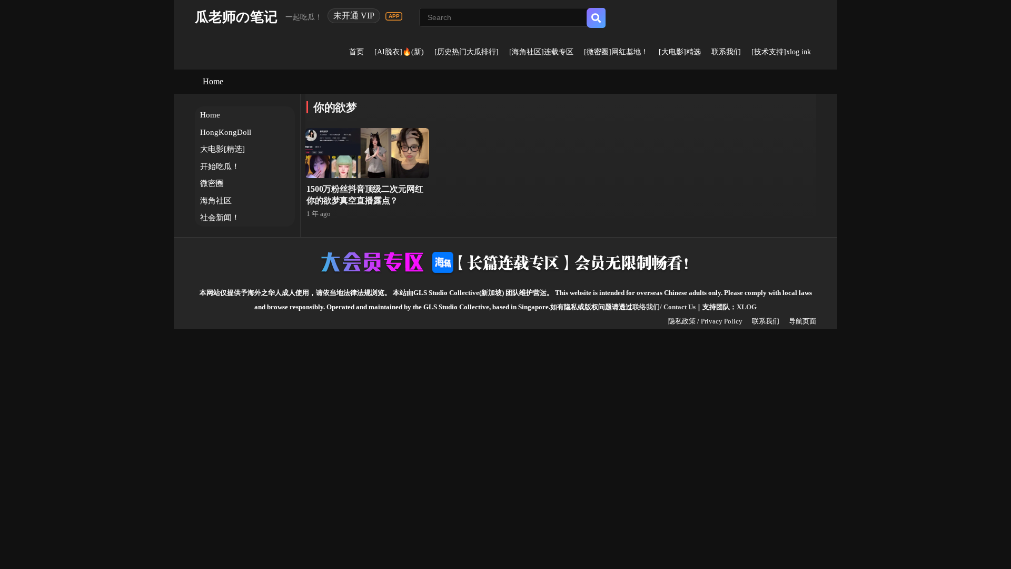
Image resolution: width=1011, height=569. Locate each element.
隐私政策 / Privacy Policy (705, 321)
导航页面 (802, 321)
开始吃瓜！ (220, 166)
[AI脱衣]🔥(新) (399, 52)
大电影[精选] (222, 149)
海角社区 (216, 201)
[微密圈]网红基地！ (616, 52)
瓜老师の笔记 (236, 17)
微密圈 (212, 183)
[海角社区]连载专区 (541, 52)
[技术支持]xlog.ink (781, 52)
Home (213, 81)
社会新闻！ (220, 217)
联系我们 (726, 52)
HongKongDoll (225, 132)
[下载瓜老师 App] (393, 16)
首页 (356, 52)
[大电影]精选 (680, 52)
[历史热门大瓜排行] (466, 52)
